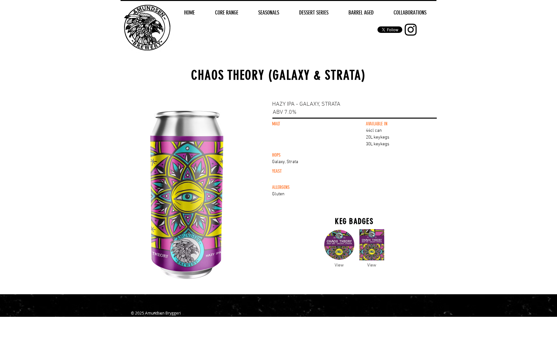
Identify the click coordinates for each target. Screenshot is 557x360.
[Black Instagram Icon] (411, 30)
